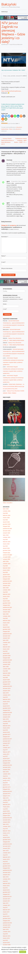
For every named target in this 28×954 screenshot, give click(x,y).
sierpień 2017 (6, 743)
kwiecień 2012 (6, 883)
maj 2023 (5, 592)
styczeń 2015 (6, 811)
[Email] (6, 119)
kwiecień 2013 (6, 857)
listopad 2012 (6, 868)
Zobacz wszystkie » (8, 502)
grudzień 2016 (6, 760)
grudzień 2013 (6, 839)
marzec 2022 (6, 622)
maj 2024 (5, 566)
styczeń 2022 (6, 627)
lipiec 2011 (6, 903)
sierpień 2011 (6, 901)
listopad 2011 (6, 894)
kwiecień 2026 (6, 515)
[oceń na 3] (4, 123)
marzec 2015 (6, 806)
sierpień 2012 (6, 874)
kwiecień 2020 (6, 673)
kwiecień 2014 (6, 831)
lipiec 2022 (6, 614)
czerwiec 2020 (6, 668)
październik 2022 (7, 607)
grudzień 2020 (6, 655)
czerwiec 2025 (6, 537)
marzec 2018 (6, 728)
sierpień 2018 (6, 717)
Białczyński (8, 4)
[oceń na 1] (2, 123)
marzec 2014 (6, 833)
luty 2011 (5, 914)
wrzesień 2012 (6, 872)
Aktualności (19, 127)
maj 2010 (5, 934)
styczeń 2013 (6, 863)
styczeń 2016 (6, 785)
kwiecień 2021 (6, 647)
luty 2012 (5, 888)
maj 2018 (5, 723)
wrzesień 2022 (6, 609)
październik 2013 (7, 844)
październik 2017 (7, 739)
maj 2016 (5, 776)
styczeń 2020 (6, 679)
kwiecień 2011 (6, 909)
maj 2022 (5, 618)
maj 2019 (5, 697)
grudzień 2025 (6, 524)
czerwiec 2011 (6, 905)
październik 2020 (7, 660)
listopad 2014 (6, 815)
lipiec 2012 (6, 877)
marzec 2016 (6, 780)
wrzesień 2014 (6, 820)
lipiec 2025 (6, 535)
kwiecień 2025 (6, 541)
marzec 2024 (6, 570)
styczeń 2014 (6, 837)
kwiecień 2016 (6, 778)
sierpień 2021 (6, 638)
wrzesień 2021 (6, 636)
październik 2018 (7, 712)
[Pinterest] (12, 116)
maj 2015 (5, 802)
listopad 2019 (6, 684)
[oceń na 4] (5, 123)
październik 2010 (7, 923)
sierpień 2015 (6, 796)
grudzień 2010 (6, 918)
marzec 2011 (6, 912)
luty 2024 (5, 572)
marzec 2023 (6, 596)
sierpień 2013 (6, 848)
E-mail (3, 262)
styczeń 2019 (6, 706)
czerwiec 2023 (6, 590)
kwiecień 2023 (6, 594)
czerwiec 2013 (6, 852)
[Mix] (21, 116)
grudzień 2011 (6, 892)
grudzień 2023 (6, 576)
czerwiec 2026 (6, 511)
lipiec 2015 (6, 798)
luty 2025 (5, 546)
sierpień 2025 (6, 533)
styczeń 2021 (6, 653)
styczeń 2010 (6, 942)
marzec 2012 (6, 885)
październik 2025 (7, 528)
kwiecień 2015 (6, 804)
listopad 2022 (6, 605)
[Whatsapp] (15, 116)
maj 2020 (5, 671)
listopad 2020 (6, 658)
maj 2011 (5, 907)
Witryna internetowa (6, 268)
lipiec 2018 (6, 719)
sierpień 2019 (6, 690)
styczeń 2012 (6, 890)
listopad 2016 (6, 763)
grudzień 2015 (6, 787)
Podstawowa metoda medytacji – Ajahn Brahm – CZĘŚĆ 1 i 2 (20, 140)
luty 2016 (5, 782)
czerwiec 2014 (6, 826)
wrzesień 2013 (6, 846)
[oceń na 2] (3, 123)
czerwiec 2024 (6, 563)
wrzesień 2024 (6, 557)
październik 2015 (7, 791)
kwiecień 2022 (6, 620)
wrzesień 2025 (6, 530)
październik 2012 (7, 870)
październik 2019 (7, 686)
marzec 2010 (6, 938)
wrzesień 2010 (6, 925)
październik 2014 (7, 817)
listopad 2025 (6, 526)
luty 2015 (5, 809)
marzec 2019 (6, 701)
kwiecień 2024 (6, 568)
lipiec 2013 (6, 850)
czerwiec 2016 (6, 774)
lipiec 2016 (6, 771)
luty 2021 (5, 651)
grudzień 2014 (6, 813)
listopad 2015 (6, 789)
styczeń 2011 (6, 916)
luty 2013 (5, 861)
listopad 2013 (6, 842)
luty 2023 (5, 598)
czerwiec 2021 (6, 642)
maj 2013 (5, 855)
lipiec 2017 (6, 745)
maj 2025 (5, 539)
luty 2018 (5, 730)
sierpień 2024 (6, 559)
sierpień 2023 (6, 585)
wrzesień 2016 (6, 767)
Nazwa (3, 256)
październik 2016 (7, 765)
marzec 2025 (6, 544)
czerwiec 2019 (6, 695)
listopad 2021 (6, 631)
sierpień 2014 (6, 822)
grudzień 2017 (6, 734)
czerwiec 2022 (6, 616)
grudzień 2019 (6, 682)
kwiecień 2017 (6, 752)
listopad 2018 (6, 710)
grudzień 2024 (6, 550)
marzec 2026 (6, 517)
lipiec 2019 (6, 693)
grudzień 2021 (6, 629)
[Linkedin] (18, 116)
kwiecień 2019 (6, 699)
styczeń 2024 (6, 574)
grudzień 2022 (6, 603)
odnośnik (17, 129)
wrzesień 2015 (6, 793)
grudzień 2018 (6, 708)
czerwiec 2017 (6, 747)
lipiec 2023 (6, 587)
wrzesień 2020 (6, 662)
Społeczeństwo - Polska (6, 129)
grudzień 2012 (6, 866)
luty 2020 (5, 677)
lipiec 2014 (6, 824)
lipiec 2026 (6, 509)
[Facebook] (2, 116)
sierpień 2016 (6, 769)
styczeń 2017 (6, 758)
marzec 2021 (6, 649)
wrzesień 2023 (6, 583)
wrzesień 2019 (6, 688)
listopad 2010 (6, 920)
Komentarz (4, 236)
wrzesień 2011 (6, 898)
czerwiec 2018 (6, 721)
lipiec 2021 (6, 640)
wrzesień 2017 (6, 741)
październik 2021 (7, 633)
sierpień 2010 (6, 927)
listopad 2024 (6, 552)
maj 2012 (5, 881)
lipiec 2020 (6, 666)
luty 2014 (5, 835)
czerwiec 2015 (6, 800)
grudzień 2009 (6, 944)
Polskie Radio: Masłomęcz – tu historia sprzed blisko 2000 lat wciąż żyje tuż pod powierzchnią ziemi (13, 386)
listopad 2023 (6, 579)
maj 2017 (5, 750)
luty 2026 (5, 519)
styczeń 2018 (6, 732)
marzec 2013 (6, 859)
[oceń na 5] (7, 123)
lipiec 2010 (6, 929)
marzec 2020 (6, 675)
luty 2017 (5, 756)
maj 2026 (5, 513)
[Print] (2, 119)
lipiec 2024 (6, 561)
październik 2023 (7, 581)
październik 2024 (7, 555)
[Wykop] (6, 116)
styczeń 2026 (6, 522)
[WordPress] (24, 116)
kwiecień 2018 (6, 725)
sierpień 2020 (6, 664)
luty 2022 (5, 625)
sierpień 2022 (6, 612)
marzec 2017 (6, 754)
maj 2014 (5, 828)
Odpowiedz (24, 161)
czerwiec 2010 (6, 931)
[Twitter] (9, 116)
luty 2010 (5, 940)
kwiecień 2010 (6, 936)
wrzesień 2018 (6, 714)
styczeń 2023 (6, 601)
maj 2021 (5, 644)
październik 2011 (7, 896)
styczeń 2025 (6, 548)
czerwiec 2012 (6, 879)
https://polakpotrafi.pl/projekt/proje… (11, 91)
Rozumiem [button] (22, 952)
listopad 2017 (6, 736)
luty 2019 (5, 704)
